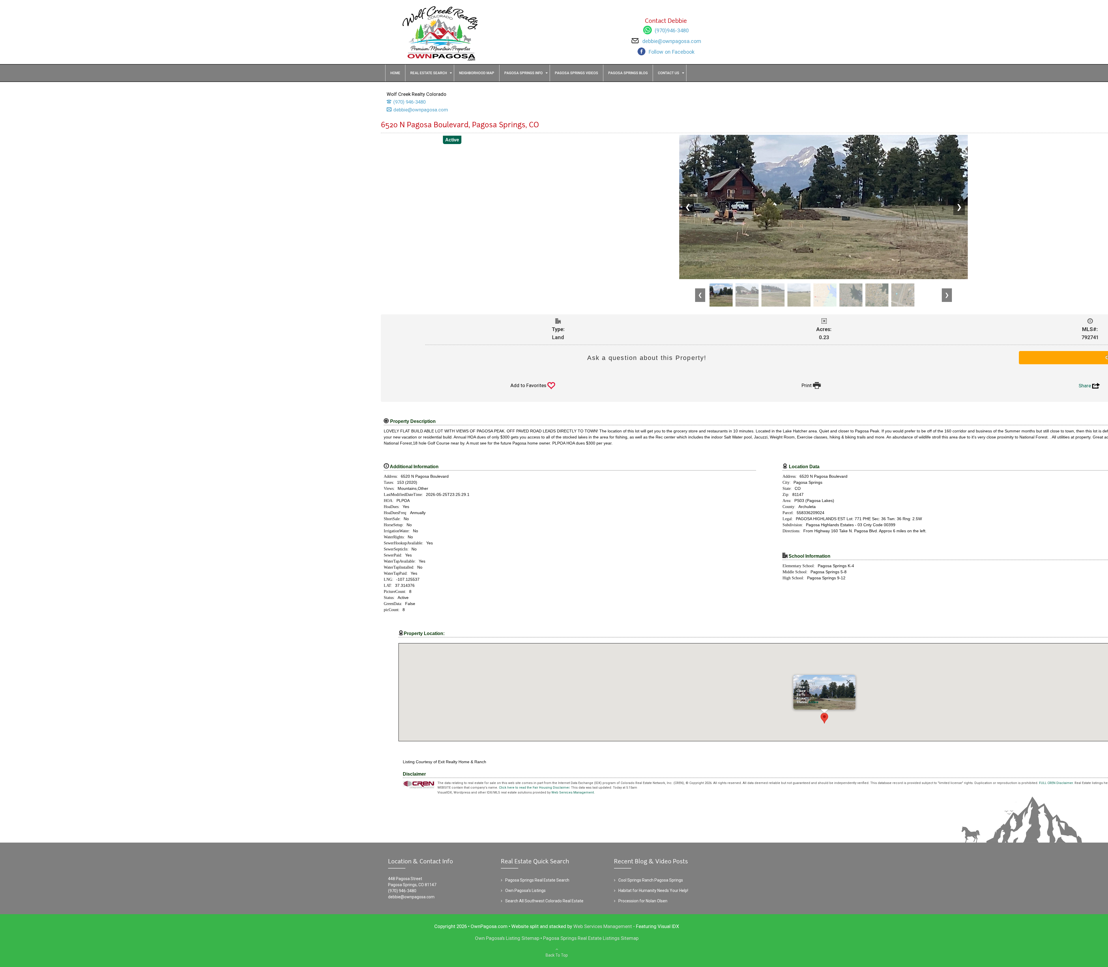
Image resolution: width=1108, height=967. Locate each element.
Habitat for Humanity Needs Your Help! (653, 890)
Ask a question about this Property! (647, 357)
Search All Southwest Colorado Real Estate (544, 901)
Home (395, 73)
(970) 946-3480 (402, 890)
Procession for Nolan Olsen (642, 901)
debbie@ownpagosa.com (411, 897)
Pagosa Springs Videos (576, 73)
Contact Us (668, 73)
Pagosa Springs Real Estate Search (537, 880)
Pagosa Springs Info (523, 73)
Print (811, 385)
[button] (824, 718)
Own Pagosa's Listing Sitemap (507, 938)
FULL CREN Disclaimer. (1056, 783)
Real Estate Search (428, 73)
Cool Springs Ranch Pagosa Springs (650, 880)
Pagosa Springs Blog (628, 73)
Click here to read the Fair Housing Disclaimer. (534, 787)
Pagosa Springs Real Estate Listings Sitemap (591, 938)
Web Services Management (572, 792)
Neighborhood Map (476, 73)
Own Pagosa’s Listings (525, 890)
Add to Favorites (532, 385)
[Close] (848, 682)
